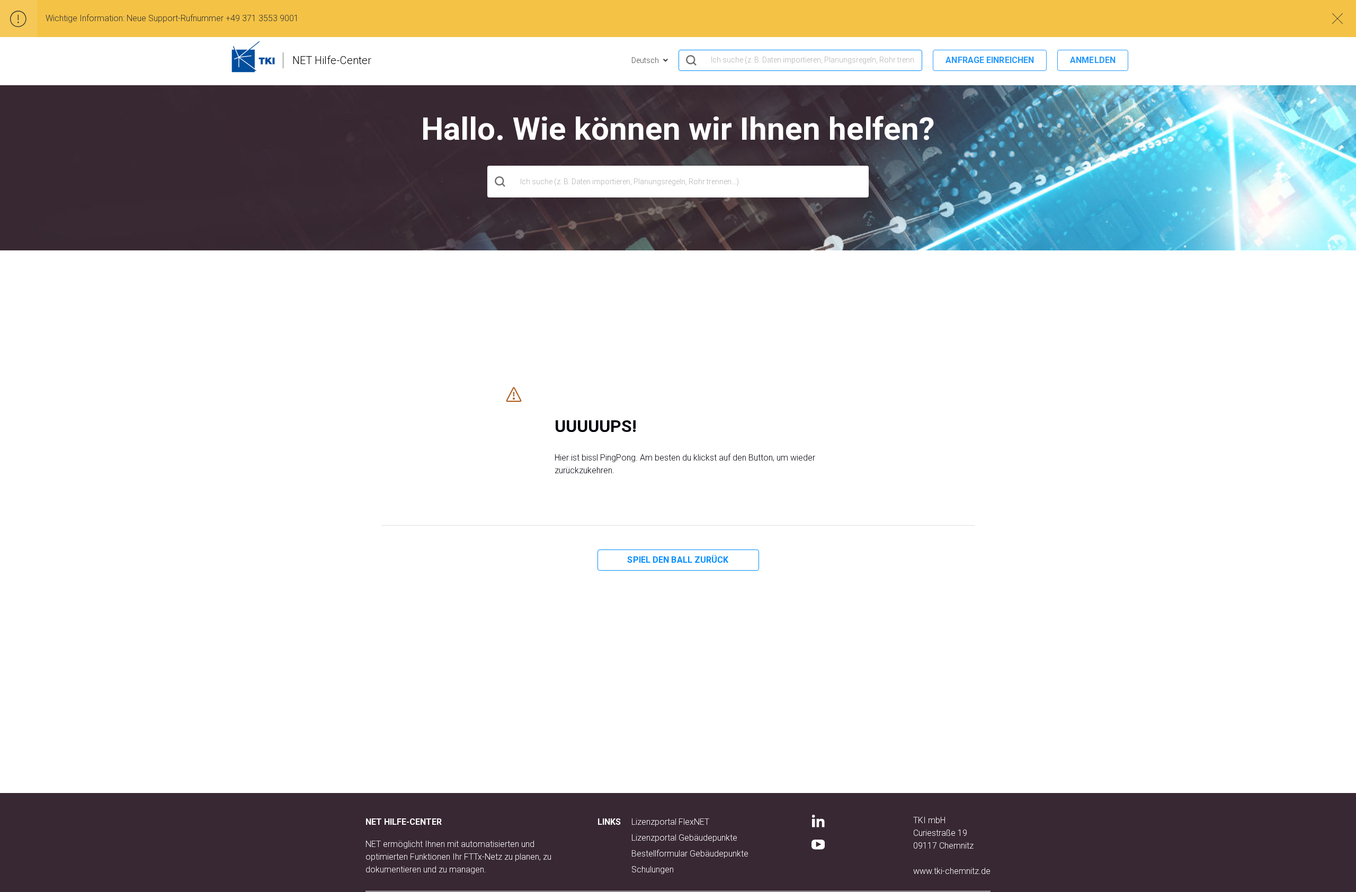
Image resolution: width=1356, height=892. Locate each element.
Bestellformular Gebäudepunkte (689, 854)
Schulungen (652, 869)
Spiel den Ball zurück (677, 560)
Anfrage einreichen (989, 60)
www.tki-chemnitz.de (952, 871)
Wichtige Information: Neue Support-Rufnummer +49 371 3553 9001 (172, 18)
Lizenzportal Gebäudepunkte (684, 838)
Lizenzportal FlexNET (670, 822)
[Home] (253, 56)
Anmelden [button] (1093, 60)
